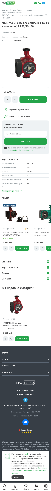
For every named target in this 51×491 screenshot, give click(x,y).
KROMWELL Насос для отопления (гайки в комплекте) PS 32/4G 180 (15, 325)
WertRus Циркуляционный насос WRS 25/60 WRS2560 (16, 233)
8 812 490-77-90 (25, 390)
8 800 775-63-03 (25, 394)
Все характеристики (10, 191)
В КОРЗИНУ (33, 99)
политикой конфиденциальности (20, 150)
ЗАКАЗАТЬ (25, 141)
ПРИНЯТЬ (18, 477)
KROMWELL (18, 41)
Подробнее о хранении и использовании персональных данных (29, 470)
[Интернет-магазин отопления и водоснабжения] (9, 3)
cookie (27, 454)
